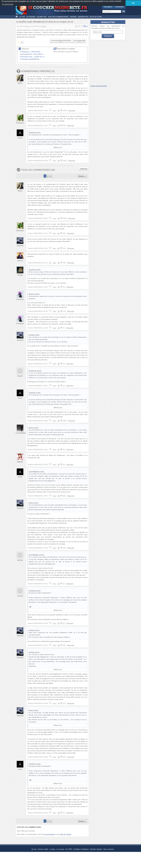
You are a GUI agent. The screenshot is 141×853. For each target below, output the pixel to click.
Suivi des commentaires (58, 17)
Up (59, 110)
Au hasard (30, 17)
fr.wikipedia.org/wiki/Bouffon (29, 59)
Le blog (52, 849)
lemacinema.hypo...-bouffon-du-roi (32, 57)
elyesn (20, 138)
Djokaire (20, 462)
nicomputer (20, 299)
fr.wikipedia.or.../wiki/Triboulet (30, 52)
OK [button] (133, 3)
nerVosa (20, 560)
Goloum (27, 26)
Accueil (34, 849)
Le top (22, 17)
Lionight (20, 275)
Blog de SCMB (96, 17)
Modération (83, 17)
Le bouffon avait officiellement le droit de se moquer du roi (44, 21)
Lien (54, 110)
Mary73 (20, 376)
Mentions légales (96, 849)
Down (61, 110)
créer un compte (65, 834)
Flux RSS (68, 849)
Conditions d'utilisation (81, 849)
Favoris (73, 17)
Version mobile (43, 849)
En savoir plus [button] (7, 4)
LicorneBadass (21, 433)
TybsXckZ (32, 132)
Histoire (44, 26)
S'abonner (83, 169)
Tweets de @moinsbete (98, 86)
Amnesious (20, 123)
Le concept (60, 849)
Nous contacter (108, 849)
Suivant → (82, 176)
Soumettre (41, 17)
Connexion (119, 7)
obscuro (20, 260)
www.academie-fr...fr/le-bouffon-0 (31, 54)
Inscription (108, 7)
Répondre (71, 110)
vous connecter (49, 834)
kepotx (20, 83)
